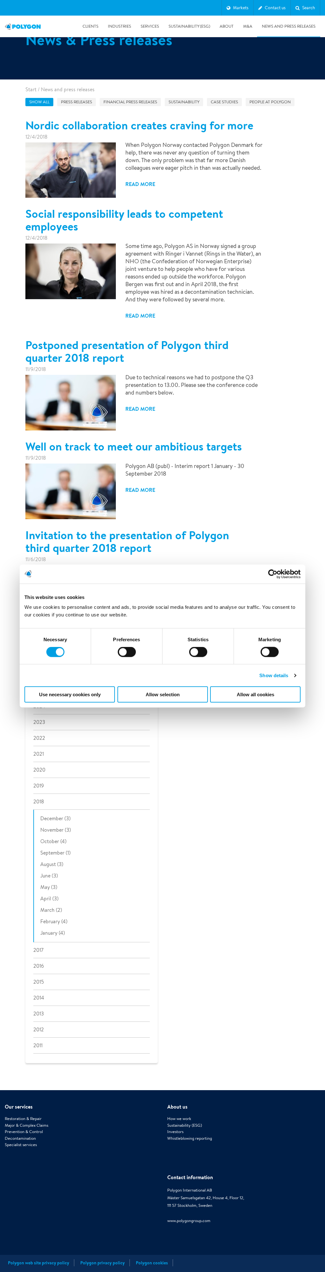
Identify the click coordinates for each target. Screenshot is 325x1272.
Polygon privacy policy (102, 1263)
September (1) (55, 852)
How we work (179, 1118)
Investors (175, 1131)
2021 (38, 754)
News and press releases (288, 26)
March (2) (51, 910)
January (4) (52, 933)
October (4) (53, 841)
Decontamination (20, 1138)
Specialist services (21, 1144)
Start (30, 89)
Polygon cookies (152, 1263)
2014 (38, 997)
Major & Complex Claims (26, 1125)
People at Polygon (270, 102)
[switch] (127, 656)
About (227, 26)
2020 (39, 770)
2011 (38, 1045)
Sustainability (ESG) (189, 26)
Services (150, 26)
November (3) (55, 830)
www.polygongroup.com (188, 1220)
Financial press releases (130, 102)
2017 (38, 950)
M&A (247, 26)
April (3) (49, 898)
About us (177, 1106)
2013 (38, 1013)
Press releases (76, 102)
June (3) (49, 875)
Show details (273, 675)
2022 (39, 738)
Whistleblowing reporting (189, 1138)
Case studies (224, 102)
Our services (19, 1106)
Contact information (190, 1177)
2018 (38, 801)
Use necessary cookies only (70, 694)
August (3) (51, 864)
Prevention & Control (24, 1131)
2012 (38, 1029)
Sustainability (184, 102)
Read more (140, 184)
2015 (38, 982)
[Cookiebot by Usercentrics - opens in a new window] (273, 574)
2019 (38, 785)
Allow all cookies (255, 694)
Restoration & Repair (23, 1118)
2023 (39, 722)
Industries (119, 26)
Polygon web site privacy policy (38, 1263)
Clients (90, 26)
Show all (39, 102)
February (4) (53, 921)
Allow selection (163, 694)
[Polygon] (23, 26)
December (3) (55, 818)
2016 (38, 966)
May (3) (48, 887)
